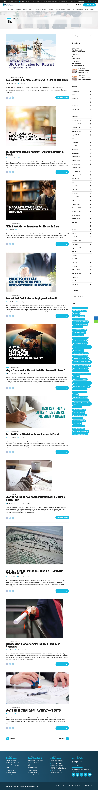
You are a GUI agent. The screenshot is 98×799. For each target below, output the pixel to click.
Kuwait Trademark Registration (80, 397)
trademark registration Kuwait (80, 434)
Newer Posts (13, 738)
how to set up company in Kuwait (80, 368)
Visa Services (70, 9)
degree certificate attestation (80, 343)
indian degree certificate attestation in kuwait (81, 382)
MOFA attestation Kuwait (78, 412)
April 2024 (75, 193)
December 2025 (76, 120)
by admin (22, 83)
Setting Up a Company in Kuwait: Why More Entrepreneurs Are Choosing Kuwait (78, 57)
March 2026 (75, 109)
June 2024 (75, 186)
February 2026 (76, 113)
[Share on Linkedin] (13, 97)
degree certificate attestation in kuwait (80, 346)
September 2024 (77, 175)
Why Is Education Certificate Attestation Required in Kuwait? (35, 370)
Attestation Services (15, 77)
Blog (86, 9)
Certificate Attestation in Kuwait (80, 321)
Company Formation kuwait (79, 332)
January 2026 (76, 117)
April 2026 (75, 106)
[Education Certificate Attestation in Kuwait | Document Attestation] (37, 618)
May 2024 (74, 189)
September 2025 (76, 131)
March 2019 (75, 284)
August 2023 (75, 222)
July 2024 (74, 182)
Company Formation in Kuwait (80, 329)
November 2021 (76, 240)
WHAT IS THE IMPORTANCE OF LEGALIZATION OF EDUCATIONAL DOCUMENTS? (36, 498)
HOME (57, 785)
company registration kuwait (80, 340)
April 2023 (74, 229)
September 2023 (76, 219)
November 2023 (76, 211)
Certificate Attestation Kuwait (80, 324)
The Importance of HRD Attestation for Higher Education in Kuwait (34, 153)
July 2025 (74, 138)
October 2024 (76, 171)
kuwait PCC (75, 394)
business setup (76, 313)
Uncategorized (13, 494)
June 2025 (75, 142)
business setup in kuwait (78, 316)
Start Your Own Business (79, 426)
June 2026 (75, 98)
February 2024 (76, 200)
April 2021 (74, 266)
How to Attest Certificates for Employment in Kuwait (31, 298)
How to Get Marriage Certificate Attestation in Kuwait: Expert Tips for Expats (78, 64)
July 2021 (74, 255)
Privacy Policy (78, 785)
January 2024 (76, 204)
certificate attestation (78, 319)
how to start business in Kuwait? (80, 371)
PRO (30, 9)
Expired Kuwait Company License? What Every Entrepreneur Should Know (84, 71)
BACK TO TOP (88, 785)
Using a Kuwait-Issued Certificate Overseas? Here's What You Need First (78, 50)
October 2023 (76, 215)
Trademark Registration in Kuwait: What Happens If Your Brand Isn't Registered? (84, 78)
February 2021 (76, 270)
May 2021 (74, 262)
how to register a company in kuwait (81, 365)
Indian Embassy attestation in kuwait (81, 386)
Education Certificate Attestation (81, 358)
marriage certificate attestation (81, 400)
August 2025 (75, 135)
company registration (78, 335)
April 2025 (75, 149)
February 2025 (76, 157)
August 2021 (75, 251)
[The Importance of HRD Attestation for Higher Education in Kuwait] (37, 126)
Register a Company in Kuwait (79, 415)
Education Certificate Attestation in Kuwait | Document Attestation (33, 645)
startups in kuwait (77, 423)
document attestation (78, 350)
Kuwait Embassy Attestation (79, 391)
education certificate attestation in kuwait (81, 362)
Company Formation (21, 9)
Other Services (79, 9)
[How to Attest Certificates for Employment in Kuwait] (37, 272)
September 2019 (76, 277)
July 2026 (74, 95)
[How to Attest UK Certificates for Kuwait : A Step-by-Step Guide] (37, 54)
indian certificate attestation (80, 379)
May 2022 (74, 233)
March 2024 (75, 197)
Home (7, 9)
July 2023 (74, 226)
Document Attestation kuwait (80, 355)
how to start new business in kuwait (81, 373)
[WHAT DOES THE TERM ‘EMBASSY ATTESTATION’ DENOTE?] (37, 688)
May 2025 (74, 146)
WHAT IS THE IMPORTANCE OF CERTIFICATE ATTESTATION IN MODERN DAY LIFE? (34, 572)
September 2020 (76, 273)
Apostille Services (60, 9)
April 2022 (74, 237)
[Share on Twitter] (10, 97)
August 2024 (75, 178)
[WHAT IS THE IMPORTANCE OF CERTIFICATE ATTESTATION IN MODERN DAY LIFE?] (37, 545)
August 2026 (75, 91)
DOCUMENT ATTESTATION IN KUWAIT (80, 353)
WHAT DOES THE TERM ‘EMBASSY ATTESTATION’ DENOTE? (33, 710)
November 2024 (76, 168)
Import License (76, 376)
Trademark (50, 9)
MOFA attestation (77, 407)
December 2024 (76, 164)
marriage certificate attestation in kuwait (81, 403)
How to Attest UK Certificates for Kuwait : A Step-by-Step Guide (37, 80)
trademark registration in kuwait (81, 431)
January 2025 (76, 160)
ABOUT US (63, 785)
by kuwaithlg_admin (22, 230)
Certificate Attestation (39, 9)
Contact (92, 9)
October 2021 (75, 244)
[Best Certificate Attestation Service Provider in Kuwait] (37, 412)
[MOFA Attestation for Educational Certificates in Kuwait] (37, 200)
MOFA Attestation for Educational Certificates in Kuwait (33, 226)
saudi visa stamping (77, 418)
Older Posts (62, 738)
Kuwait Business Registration (80, 389)
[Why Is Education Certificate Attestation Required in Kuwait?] (37, 344)
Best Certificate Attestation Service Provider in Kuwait (32, 434)
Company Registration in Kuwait (80, 338)
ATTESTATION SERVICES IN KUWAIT (80, 308)
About (12, 9)
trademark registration (78, 428)
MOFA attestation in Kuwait (79, 409)
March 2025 (75, 153)
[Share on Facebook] (7, 97)
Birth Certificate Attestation (80, 310)
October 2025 (76, 127)
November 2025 (76, 124)
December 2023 (76, 208)
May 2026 (74, 102)
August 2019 (75, 281)
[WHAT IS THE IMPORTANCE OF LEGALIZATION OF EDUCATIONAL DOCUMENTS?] (37, 475)
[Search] (80, 4)
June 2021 (74, 259)
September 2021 (76, 248)
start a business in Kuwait (79, 420)
